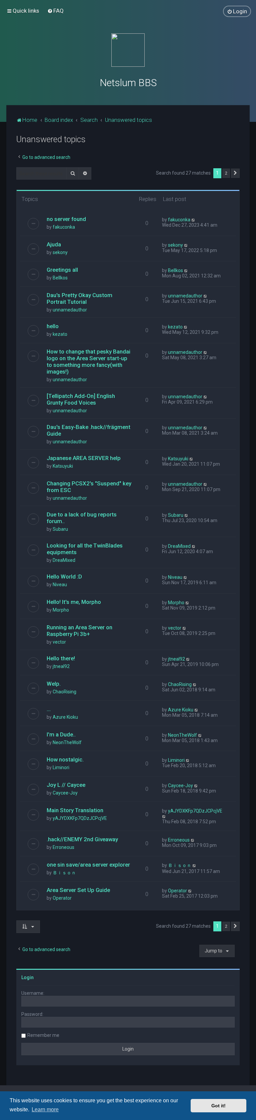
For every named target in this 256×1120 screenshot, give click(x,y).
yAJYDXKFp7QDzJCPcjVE (80, 818)
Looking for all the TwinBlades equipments (85, 548)
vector (59, 642)
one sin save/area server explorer (88, 864)
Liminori (61, 767)
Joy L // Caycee (66, 784)
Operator (62, 898)
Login (27, 977)
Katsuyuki (63, 466)
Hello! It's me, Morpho (74, 602)
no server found (66, 219)
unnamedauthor (70, 309)
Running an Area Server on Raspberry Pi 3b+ (79, 630)
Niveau (60, 584)
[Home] (128, 50)
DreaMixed (64, 560)
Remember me (43, 1035)
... (49, 709)
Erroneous (63, 847)
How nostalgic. (65, 759)
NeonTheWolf (67, 742)
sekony (60, 252)
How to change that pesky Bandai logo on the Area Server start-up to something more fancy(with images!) (88, 361)
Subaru (60, 529)
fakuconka (64, 227)
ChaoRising (64, 691)
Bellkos (60, 277)
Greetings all (62, 269)
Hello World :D (64, 576)
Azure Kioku (65, 717)
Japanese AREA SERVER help (84, 458)
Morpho (61, 610)
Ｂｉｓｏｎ (64, 872)
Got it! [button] (218, 1105)
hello (53, 326)
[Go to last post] (193, 219)
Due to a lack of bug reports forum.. (82, 517)
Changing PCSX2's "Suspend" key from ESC (89, 486)
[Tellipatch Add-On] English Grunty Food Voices (81, 399)
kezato (60, 334)
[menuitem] (55, 11)
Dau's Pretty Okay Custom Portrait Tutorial (79, 298)
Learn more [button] (45, 1109)
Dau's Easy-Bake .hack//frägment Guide (88, 430)
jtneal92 (61, 666)
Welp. (54, 683)
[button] (235, 173)
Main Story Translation (75, 810)
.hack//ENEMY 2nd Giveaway (82, 839)
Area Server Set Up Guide (78, 890)
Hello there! (61, 658)
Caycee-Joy (65, 793)
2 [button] (226, 173)
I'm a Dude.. (61, 734)
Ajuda (54, 244)
